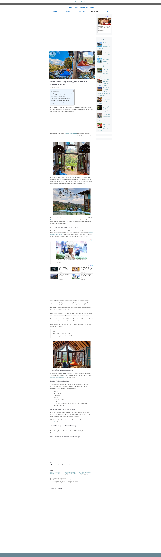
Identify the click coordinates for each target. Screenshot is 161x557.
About (96, 3)
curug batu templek (55, 377)
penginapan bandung (60, 479)
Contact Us (101, 3)
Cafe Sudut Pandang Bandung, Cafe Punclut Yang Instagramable (103, 63)
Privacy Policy (114, 3)
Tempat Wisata (81, 11)
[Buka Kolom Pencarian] (107, 11)
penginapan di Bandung (71, 133)
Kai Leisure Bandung (55, 219)
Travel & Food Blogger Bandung (80, 7)
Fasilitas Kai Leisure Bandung (58, 96)
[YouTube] (84, 1)
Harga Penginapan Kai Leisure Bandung (61, 98)
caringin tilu (63, 377)
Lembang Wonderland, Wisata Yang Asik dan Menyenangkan (64, 482)
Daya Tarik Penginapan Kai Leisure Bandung (62, 93)
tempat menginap (68, 479)
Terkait (53, 103)
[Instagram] (76, 1)
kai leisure (54, 479)
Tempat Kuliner (67, 11)
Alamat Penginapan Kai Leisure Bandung (61, 100)
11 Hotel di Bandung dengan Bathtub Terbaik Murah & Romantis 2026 (103, 91)
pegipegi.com (53, 421)
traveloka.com (85, 420)
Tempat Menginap (62, 478)
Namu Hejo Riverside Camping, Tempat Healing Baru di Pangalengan (103, 73)
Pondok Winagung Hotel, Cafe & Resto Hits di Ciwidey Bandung (65, 481)
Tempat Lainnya (95, 11)
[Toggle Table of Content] (71, 91)
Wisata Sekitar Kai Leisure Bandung (60, 94)
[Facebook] (79, 1)
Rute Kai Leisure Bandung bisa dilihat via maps (62, 102)
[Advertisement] (72, 32)
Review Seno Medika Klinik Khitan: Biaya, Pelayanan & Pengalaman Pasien (103, 118)
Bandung (55, 11)
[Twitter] (81, 1)
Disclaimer (107, 3)
